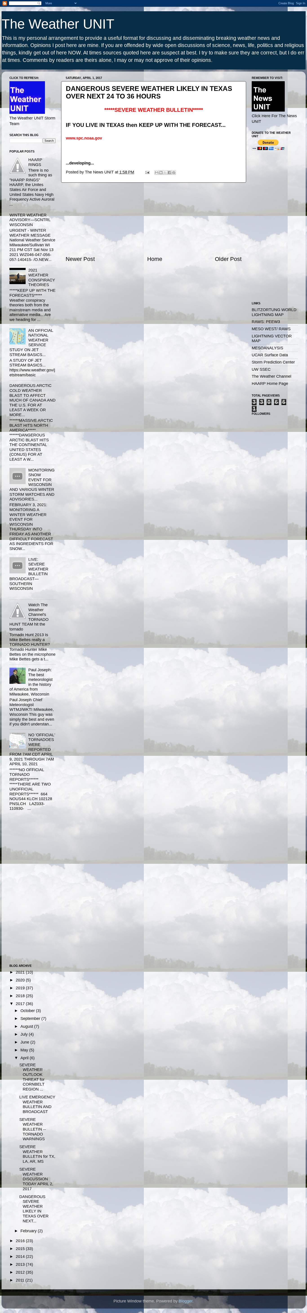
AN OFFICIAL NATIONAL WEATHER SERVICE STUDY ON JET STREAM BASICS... (31, 342)
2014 (21, 1256)
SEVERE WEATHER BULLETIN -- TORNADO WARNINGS (32, 1129)
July (24, 1034)
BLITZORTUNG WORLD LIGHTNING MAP (274, 312)
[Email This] (156, 172)
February (29, 1231)
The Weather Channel (271, 376)
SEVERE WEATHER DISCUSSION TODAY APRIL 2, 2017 (36, 1179)
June (25, 1042)
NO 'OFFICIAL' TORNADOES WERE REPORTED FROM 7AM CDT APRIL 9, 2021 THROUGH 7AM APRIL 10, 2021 (32, 749)
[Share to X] (165, 172)
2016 (21, 1241)
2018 (21, 996)
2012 (21, 1272)
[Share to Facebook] (169, 172)
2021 (21, 972)
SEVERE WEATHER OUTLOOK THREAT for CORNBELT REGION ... (31, 1077)
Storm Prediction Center (273, 362)
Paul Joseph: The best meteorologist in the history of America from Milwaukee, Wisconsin (31, 682)
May (24, 1050)
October (28, 1010)
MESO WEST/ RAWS (271, 329)
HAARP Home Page (270, 383)
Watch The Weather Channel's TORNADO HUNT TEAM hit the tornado (29, 617)
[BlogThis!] (161, 172)
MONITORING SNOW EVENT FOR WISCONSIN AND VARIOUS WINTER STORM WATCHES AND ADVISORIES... (32, 485)
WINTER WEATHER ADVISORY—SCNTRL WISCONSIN (29, 220)
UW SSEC (261, 369)
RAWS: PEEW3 (266, 321)
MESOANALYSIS (267, 348)
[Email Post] (147, 172)
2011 (20, 1280)
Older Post (228, 259)
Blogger (185, 1301)
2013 (21, 1264)
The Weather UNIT (58, 23)
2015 (21, 1248)
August (27, 1026)
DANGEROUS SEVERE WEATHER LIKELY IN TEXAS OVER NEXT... (34, 1208)
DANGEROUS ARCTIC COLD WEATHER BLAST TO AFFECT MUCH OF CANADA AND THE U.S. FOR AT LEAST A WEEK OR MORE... (32, 400)
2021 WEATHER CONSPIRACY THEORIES (41, 277)
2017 (21, 1003)
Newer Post (80, 259)
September (30, 1018)
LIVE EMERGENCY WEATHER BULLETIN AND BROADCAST (37, 1104)
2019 (21, 988)
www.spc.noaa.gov (84, 138)
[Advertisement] (153, 219)
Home (154, 259)
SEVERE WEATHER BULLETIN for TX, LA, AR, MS (37, 1154)
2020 (21, 980)
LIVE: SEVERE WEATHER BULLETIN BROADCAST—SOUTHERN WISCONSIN (28, 574)
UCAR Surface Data (270, 355)
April (25, 1058)
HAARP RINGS (35, 162)
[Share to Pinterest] (173, 172)
